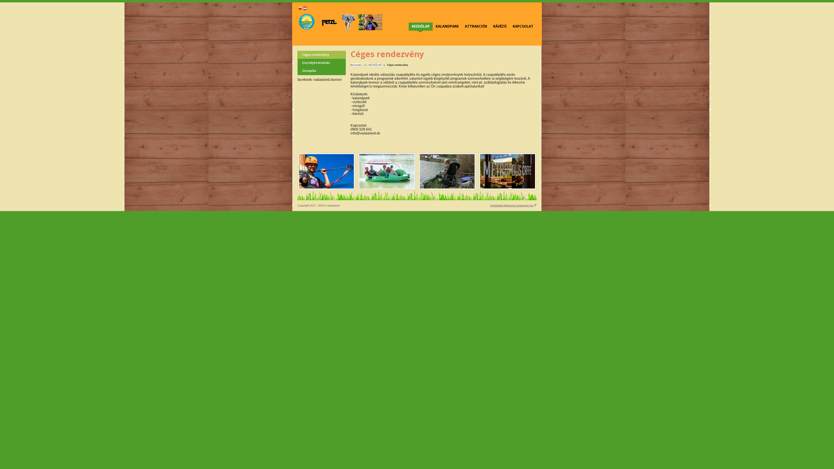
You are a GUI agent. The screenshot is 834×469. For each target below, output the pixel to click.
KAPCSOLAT (523, 26)
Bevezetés (356, 65)
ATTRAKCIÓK (476, 26)
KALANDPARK (447, 26)
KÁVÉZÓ (500, 26)
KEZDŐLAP (421, 26)
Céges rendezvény (315, 55)
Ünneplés (309, 71)
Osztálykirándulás (316, 63)
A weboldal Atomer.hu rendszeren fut (512, 205)
